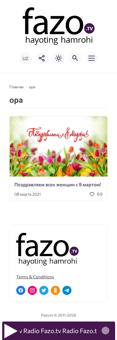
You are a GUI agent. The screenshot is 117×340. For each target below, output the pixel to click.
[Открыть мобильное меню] (92, 58)
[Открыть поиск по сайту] (75, 58)
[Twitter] (43, 290)
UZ (25, 58)
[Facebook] (20, 290)
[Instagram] (32, 290)
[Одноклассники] (55, 290)
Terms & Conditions (35, 276)
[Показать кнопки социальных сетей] (42, 58)
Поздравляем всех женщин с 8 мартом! (57, 184)
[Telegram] (66, 290)
